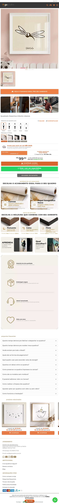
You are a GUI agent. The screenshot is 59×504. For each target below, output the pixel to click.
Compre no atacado (8, 487)
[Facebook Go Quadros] (12, 456)
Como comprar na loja (9, 476)
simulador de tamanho (29, 175)
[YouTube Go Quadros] (15, 456)
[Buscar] (47, 5)
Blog (3, 469)
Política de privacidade (9, 484)
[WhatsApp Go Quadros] (3, 456)
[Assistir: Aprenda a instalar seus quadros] (23, 245)
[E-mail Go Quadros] (6, 456)
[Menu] (57, 5)
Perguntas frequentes (9, 479)
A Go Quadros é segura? (9, 463)
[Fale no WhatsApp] (55, 500)
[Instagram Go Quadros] (9, 456)
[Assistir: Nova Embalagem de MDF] (15, 105)
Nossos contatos (7, 466)
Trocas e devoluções (8, 482)
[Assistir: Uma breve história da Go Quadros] (44, 105)
